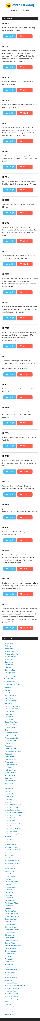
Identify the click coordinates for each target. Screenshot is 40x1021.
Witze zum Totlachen (12, 996)
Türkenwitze (9, 959)
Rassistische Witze (11, 903)
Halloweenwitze (10, 770)
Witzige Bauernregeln (12, 999)
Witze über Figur (10, 991)
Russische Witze (10, 911)
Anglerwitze (9, 643)
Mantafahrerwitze (11, 858)
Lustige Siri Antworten (12, 823)
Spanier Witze (10, 943)
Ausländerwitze (10, 657)
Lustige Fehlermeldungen (13, 815)
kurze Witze (9, 791)
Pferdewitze (9, 892)
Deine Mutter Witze (11, 722)
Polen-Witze (9, 895)
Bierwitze (8, 690)
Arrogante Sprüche (11, 654)
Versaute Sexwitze (11, 970)
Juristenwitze (10, 681)
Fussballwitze (9, 762)
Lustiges (8, 842)
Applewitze (9, 649)
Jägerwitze (8, 778)
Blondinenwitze (10, 695)
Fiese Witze (9, 743)
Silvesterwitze (10, 935)
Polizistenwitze (10, 900)
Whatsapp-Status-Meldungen (15, 986)
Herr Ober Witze (10, 773)
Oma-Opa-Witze (10, 876)
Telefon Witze (10, 954)
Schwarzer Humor (11, 927)
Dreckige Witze (10, 725)
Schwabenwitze (10, 924)
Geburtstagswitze (11, 765)
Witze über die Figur (12, 988)
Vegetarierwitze (10, 967)
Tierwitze (8, 956)
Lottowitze (8, 802)
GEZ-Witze (8, 767)
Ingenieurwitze (10, 775)
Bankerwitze (9, 662)
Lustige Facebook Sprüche (14, 813)
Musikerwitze (9, 871)
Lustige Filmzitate (11, 818)
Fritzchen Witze (10, 759)
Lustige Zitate (9, 839)
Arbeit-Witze (9, 651)
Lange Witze (9, 797)
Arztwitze (9, 679)
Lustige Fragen (10, 821)
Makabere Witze (10, 844)
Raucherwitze (9, 906)
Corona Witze (9, 717)
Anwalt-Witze (11, 676)
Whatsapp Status (11, 983)
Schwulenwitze (10, 932)
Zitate (7, 1002)
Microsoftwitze (10, 866)
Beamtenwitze (10, 670)
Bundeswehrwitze (11, 701)
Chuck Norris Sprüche (12, 706)
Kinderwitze (9, 783)
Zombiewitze (9, 1004)
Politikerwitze (9, 898)
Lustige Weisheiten (11, 831)
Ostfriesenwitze (10, 887)
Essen (7, 730)
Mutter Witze (9, 874)
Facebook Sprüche (11, 733)
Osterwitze (8, 884)
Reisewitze (8, 908)
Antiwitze (8, 646)
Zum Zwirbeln (10, 1007)
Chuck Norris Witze (11, 709)
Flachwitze (8, 746)
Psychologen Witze (13, 684)
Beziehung (8, 687)
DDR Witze (9, 719)
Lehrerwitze (9, 799)
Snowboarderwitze (11, 940)
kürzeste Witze (10, 794)
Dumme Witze (10, 727)
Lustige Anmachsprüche (13, 805)
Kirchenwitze (9, 786)
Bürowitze (8, 703)
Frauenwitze (9, 754)
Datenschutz (9, 1012)
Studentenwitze (10, 948)
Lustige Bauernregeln (12, 807)
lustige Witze (9, 836)
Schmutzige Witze (11, 919)
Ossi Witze (8, 879)
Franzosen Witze (11, 749)
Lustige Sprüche (10, 826)
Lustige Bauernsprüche (12, 810)
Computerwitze (10, 711)
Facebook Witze (10, 735)
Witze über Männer (11, 994)
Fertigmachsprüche (11, 738)
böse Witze (9, 698)
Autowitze (8, 659)
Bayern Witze (9, 667)
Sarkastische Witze (11, 914)
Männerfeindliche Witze (13, 850)
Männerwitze (9, 852)
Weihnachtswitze (11, 978)
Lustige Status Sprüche (13, 828)
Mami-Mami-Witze (11, 847)
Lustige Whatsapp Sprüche (14, 834)
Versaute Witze (10, 972)
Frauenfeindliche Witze (13, 751)
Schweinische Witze (12, 930)
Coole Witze (9, 714)
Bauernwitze (9, 665)
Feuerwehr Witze (11, 741)
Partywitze (8, 890)
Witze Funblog (23, 5)
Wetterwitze (9, 980)
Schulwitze (8, 922)
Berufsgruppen (10, 673)
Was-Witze (9, 975)
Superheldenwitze (11, 951)
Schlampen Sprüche (12, 916)
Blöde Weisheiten (11, 693)
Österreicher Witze (11, 882)
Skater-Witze (9, 938)
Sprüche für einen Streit (13, 946)
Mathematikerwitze (11, 863)
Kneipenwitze (9, 789)
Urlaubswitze (9, 962)
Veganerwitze (9, 964)
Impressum (9, 1014)
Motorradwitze (10, 868)
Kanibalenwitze (10, 781)
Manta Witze (9, 855)
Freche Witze (9, 757)
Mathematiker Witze (12, 860)
